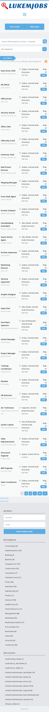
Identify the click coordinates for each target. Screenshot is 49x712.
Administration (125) (13, 550)
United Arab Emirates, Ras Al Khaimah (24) (22, 695)
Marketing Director (5, 266)
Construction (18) (12, 568)
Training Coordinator (6, 367)
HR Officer (5, 85)
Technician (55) (11, 645)
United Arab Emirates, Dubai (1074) (19, 686)
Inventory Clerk (7, 154)
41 (40, 493)
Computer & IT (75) (12, 564)
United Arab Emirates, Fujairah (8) (18, 690)
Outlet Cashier (7, 425)
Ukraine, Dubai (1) (12, 704)
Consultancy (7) (11, 573)
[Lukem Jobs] (24, 5)
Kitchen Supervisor (9, 252)
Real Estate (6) (10, 631)
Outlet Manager (8, 339)
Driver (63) (9, 582)
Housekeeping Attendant (7, 224)
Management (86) (12, 613)
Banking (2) (9, 555)
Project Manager (8, 353)
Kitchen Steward (8, 210)
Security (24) (10, 640)
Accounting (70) (11, 546)
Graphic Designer (8, 294)
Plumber (4, 381)
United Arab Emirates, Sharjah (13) (19, 699)
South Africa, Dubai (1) (14, 668)
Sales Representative (7, 440)
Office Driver (6, 98)
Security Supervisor (5, 280)
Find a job (34, 27)
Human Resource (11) (13, 609)
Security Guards (8, 112)
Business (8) (9, 559)
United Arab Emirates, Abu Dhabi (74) (20, 672)
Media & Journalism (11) (14, 622)
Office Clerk (6, 126)
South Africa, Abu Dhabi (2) (16, 663)
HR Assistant (6, 395)
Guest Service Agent (7, 238)
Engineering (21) (11, 591)
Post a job (14, 27)
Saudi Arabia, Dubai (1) (14, 659)
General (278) (10, 600)
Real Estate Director (6, 168)
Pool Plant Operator (5, 324)
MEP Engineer (7, 468)
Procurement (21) (12, 627)
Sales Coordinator (9, 482)
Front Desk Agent (8, 196)
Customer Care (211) (13, 577)
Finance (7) (9, 595)
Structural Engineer (5, 454)
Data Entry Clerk (8, 71)
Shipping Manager (9, 182)
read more (4, 498)
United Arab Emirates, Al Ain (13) (18, 681)
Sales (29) (9, 636)
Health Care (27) (11, 604)
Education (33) (10, 586)
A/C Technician (7, 408)
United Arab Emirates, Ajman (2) (18, 677)
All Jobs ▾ (7, 58)
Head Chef (5, 308)
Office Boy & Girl (8, 140)
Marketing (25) (11, 618)
